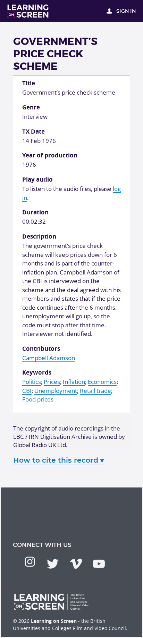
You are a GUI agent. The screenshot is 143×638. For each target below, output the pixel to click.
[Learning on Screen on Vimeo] (76, 564)
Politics (31, 382)
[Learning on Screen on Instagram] (30, 562)
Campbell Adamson (48, 358)
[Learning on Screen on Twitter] (53, 564)
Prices (52, 382)
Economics (102, 382)
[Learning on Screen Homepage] (28, 11)
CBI (27, 391)
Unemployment (55, 391)
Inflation (74, 382)
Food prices (37, 399)
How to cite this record (58, 460)
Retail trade (95, 391)
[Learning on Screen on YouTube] (99, 564)
